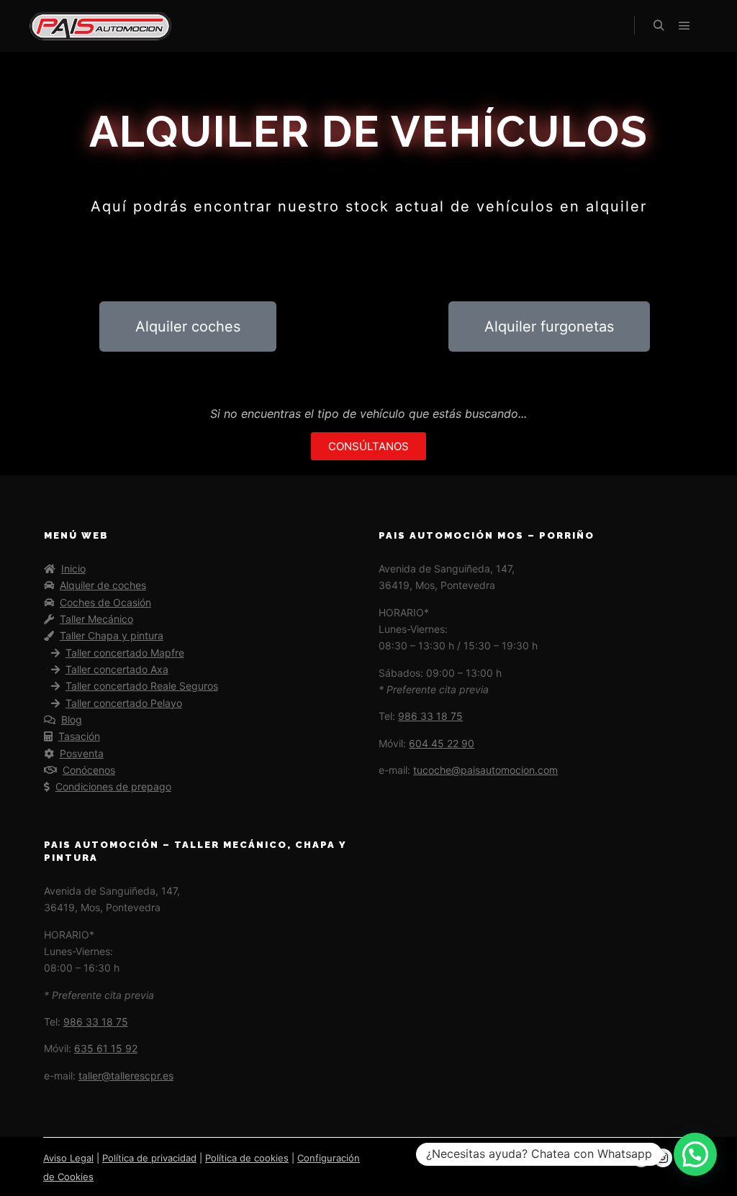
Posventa (82, 753)
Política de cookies (247, 1158)
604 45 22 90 (441, 743)
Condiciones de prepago (113, 786)
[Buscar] (659, 26)
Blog (71, 719)
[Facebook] (641, 1158)
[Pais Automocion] (101, 26)
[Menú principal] (684, 26)
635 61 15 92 (105, 1048)
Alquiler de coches (103, 585)
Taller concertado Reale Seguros (141, 686)
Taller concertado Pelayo (123, 703)
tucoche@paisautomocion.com (485, 770)
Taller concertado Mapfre (124, 653)
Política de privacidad (149, 1158)
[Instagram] (663, 1158)
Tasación (79, 736)
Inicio (73, 568)
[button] (695, 1154)
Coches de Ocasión (105, 602)
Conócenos (89, 770)
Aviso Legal (68, 1158)
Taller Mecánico (96, 619)
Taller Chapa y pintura (111, 635)
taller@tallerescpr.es (125, 1075)
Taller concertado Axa (116, 669)
